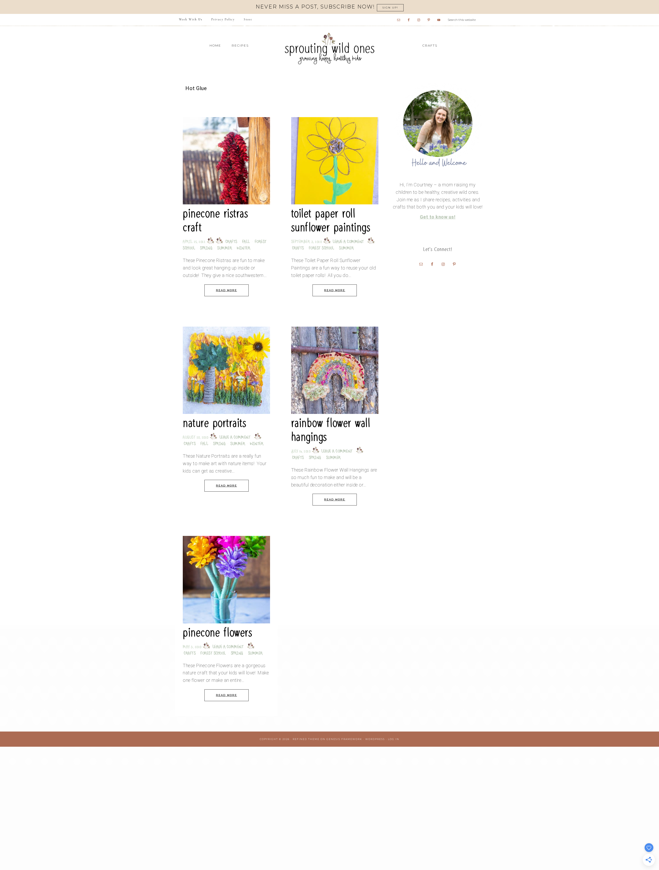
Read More (226, 290)
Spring (206, 248)
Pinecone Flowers (217, 632)
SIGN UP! (390, 7)
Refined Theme (306, 739)
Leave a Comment (348, 242)
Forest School (321, 248)
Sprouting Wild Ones (329, 48)
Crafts (231, 242)
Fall (246, 242)
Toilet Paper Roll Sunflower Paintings (330, 220)
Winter (243, 248)
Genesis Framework (344, 739)
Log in (393, 739)
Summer (224, 248)
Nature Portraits (214, 423)
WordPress (375, 739)
